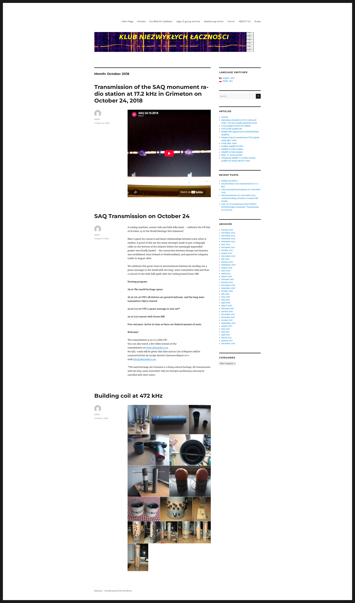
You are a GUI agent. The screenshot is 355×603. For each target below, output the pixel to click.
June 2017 (225, 329)
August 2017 (226, 326)
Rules (257, 21)
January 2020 (227, 262)
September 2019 (228, 265)
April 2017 (225, 335)
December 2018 (228, 285)
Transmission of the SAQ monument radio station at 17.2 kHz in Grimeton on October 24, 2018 (151, 94)
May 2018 (225, 300)
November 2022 (228, 241)
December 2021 (228, 247)
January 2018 (227, 311)
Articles (141, 21)
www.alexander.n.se (157, 347)
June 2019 (225, 271)
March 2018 (226, 305)
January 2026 (227, 230)
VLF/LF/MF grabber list (231, 129)
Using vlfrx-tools (229, 143)
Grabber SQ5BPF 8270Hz (232, 146)
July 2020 (225, 259)
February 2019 (227, 279)
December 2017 (228, 314)
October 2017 (227, 320)
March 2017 (226, 338)
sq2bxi (97, 119)
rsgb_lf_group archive (188, 21)
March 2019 (226, 276)
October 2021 (227, 250)
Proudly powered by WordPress (118, 591)
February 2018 (227, 308)
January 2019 (227, 282)
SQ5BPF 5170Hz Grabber (232, 152)
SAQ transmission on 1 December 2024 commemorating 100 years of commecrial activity (239, 198)
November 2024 (228, 238)
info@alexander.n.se (144, 359)
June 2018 (225, 297)
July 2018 (225, 294)
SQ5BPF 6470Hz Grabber (232, 149)
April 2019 (225, 273)
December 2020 (228, 256)
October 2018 (227, 291)
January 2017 (227, 340)
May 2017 (225, 332)
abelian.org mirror (214, 21)
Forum (231, 21)
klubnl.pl (98, 591)
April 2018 (225, 303)
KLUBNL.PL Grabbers (160, 21)
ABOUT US (245, 21)
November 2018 (228, 288)
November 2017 (228, 317)
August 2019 (226, 268)
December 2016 (228, 343)
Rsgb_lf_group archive (231, 155)
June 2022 (225, 244)
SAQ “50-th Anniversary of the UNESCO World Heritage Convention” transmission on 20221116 (240, 207)
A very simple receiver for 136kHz (236, 126)
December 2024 (228, 236)
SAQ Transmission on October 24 (142, 216)
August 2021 (226, 253)
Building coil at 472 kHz (128, 395)
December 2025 (228, 233)
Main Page (127, 21)
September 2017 (228, 323)
